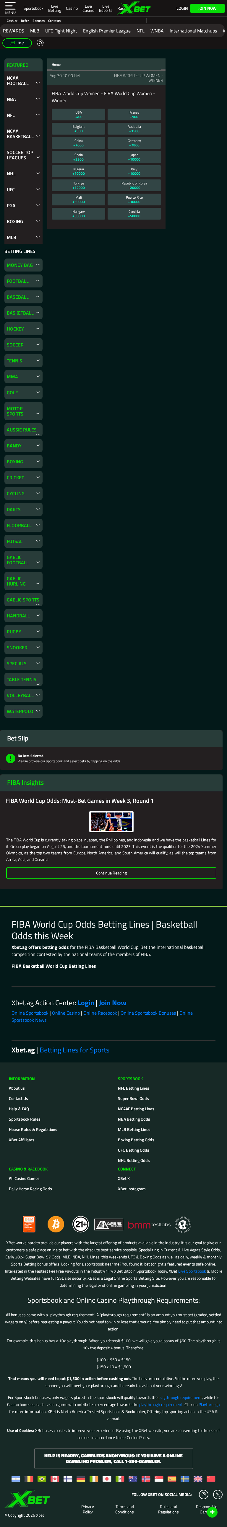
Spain (78, 157)
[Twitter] (218, 1494)
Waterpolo (20, 711)
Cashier (12, 20)
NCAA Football (18, 80)
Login (182, 8)
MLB (34, 30)
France (134, 114)
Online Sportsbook (30, 1012)
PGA (11, 205)
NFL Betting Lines (133, 1088)
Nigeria (78, 171)
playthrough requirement (180, 1397)
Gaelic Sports (23, 599)
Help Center (205, 1512)
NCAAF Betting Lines (136, 1109)
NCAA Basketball (20, 133)
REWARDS (13, 30)
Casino (72, 8)
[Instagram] (204, 1494)
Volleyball (20, 695)
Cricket (15, 477)
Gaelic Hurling (16, 581)
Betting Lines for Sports (74, 1049)
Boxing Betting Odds (136, 1140)
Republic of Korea (134, 185)
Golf (12, 392)
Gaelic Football (18, 560)
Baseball (18, 296)
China (78, 143)
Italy (134, 171)
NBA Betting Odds (134, 1119)
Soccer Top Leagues (20, 155)
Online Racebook (100, 1012)
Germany (134, 143)
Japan (134, 157)
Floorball (19, 525)
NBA (11, 99)
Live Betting (54, 8)
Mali (78, 199)
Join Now (207, 8)
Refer (25, 20)
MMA (12, 376)
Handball (18, 615)
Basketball (20, 312)
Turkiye (78, 185)
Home (56, 64)
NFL (141, 30)
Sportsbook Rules (24, 1119)
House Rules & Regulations (33, 1129)
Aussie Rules (22, 429)
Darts (14, 509)
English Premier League (107, 30)
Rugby (14, 631)
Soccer (15, 344)
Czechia (134, 214)
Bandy (14, 445)
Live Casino (88, 8)
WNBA (157, 30)
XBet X (124, 1178)
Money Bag (20, 265)
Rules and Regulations (168, 1509)
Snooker (17, 647)
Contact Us (18, 1098)
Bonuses (39, 20)
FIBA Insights (25, 782)
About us (17, 1088)
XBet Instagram (132, 1189)
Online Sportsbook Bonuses (148, 1012)
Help (20, 42)
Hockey (15, 328)
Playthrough (209, 1404)
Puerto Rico (134, 199)
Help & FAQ (19, 1109)
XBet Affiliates (21, 1140)
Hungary (78, 214)
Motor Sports (15, 411)
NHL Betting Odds (134, 1160)
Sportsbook (33, 8)
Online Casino (66, 1012)
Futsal (14, 541)
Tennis (14, 360)
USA (78, 114)
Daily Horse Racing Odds (30, 1189)
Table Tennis (21, 679)
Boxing (15, 221)
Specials (17, 663)
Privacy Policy (87, 1509)
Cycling (16, 493)
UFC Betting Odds (133, 1150)
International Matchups (193, 30)
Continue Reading (111, 873)
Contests (54, 20)
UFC (11, 189)
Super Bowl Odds (133, 1098)
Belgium (78, 129)
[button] (10, 8)
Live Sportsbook (192, 1271)
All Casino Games (24, 1178)
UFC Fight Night (61, 30)
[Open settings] (39, 42)
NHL (11, 173)
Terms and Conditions (124, 1509)
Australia (134, 129)
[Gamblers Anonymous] (109, 1222)
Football (18, 281)
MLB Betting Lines (134, 1129)
